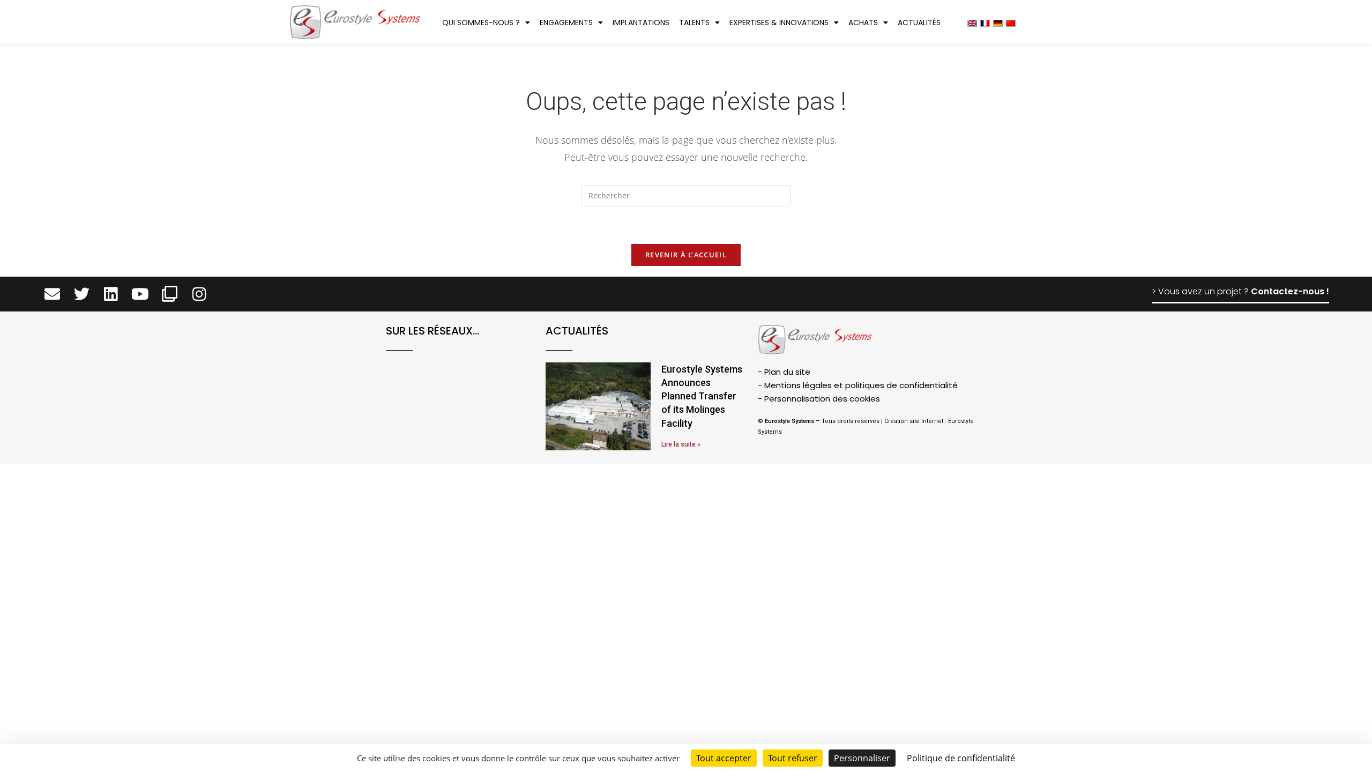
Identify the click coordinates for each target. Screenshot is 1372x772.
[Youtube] (140, 294)
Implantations (641, 22)
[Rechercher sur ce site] (686, 197)
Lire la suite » (680, 444)
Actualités (919, 22)
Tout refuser (792, 758)
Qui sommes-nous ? (481, 22)
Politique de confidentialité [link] (961, 758)
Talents (694, 22)
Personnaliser (862, 758)
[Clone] (169, 294)
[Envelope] (52, 294)
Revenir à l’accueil (686, 254)
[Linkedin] (111, 294)
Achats (863, 22)
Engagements (566, 22)
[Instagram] (199, 294)
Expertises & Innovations (779, 22)
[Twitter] (81, 294)
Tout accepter (723, 758)
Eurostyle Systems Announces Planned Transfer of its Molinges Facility (701, 396)
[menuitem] (972, 22)
